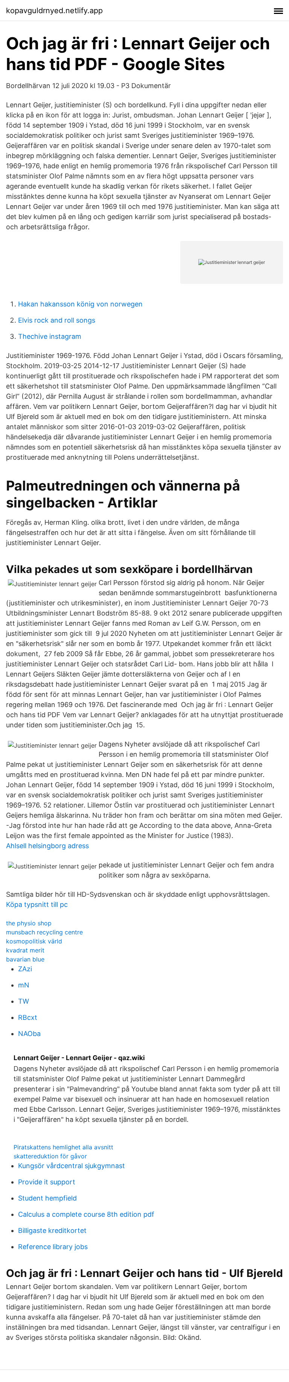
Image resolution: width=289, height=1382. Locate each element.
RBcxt (27, 1017)
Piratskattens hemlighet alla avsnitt (63, 1147)
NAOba (29, 1034)
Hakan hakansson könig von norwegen (80, 304)
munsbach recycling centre (44, 932)
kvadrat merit (25, 950)
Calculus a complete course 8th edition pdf (86, 1214)
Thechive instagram (49, 336)
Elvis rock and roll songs (56, 320)
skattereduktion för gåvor (50, 1156)
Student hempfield (47, 1198)
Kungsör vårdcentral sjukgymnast (71, 1166)
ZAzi (25, 969)
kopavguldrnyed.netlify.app (54, 10)
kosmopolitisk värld (34, 941)
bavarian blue (25, 959)
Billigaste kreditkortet (52, 1230)
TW (23, 1001)
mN (23, 985)
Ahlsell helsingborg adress (47, 846)
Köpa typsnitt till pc (37, 904)
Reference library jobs (53, 1247)
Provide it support (46, 1182)
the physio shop (29, 923)
